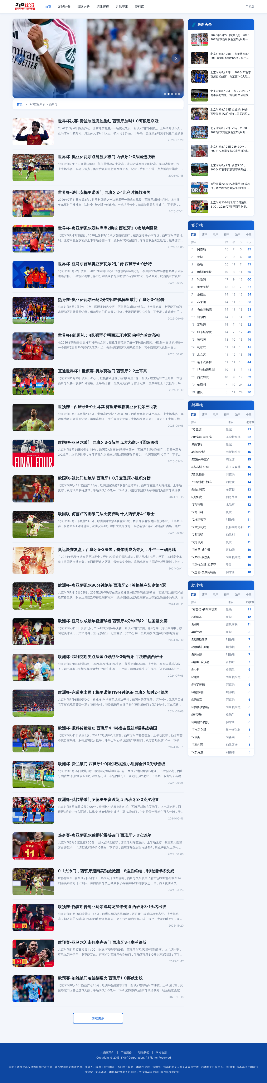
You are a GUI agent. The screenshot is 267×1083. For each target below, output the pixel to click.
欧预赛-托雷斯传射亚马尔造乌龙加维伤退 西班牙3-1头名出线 (112, 906)
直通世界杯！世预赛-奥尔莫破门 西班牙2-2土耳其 (102, 371)
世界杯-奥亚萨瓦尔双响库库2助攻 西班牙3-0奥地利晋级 (108, 228)
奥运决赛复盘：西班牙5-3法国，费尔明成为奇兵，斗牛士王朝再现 (117, 549)
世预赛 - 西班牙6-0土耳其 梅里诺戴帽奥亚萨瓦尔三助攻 (107, 406)
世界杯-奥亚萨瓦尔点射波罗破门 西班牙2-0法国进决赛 (106, 156)
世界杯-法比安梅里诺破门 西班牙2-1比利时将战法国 (104, 192)
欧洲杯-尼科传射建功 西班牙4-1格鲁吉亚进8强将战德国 (107, 728)
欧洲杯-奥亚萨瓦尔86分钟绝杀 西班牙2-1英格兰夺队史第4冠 (112, 585)
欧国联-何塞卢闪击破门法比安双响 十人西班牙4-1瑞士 (106, 513)
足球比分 (64, 7)
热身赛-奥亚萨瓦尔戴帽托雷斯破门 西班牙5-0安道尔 (104, 835)
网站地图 (161, 1052)
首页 (48, 7)
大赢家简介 (107, 1052)
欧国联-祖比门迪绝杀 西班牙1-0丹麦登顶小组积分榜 (104, 478)
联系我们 (143, 1052)
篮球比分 (83, 7)
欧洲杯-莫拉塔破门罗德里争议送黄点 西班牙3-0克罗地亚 (108, 799)
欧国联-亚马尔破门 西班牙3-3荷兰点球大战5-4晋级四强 (108, 442)
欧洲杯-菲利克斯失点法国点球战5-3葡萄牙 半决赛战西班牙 (110, 656)
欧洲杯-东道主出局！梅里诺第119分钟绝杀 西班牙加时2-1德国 (113, 692)
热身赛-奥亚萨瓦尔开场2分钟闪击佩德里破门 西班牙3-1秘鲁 (111, 299)
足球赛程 (102, 7)
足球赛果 (122, 7)
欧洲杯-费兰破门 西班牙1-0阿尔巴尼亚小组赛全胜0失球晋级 (111, 763)
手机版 (250, 6)
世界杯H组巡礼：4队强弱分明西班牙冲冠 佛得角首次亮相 (109, 335)
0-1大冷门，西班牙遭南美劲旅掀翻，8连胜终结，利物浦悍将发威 (116, 871)
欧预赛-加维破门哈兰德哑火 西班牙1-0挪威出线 (100, 978)
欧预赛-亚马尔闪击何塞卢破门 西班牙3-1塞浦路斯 (102, 942)
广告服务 (126, 1052)
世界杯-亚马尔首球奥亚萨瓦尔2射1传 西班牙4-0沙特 (105, 263)
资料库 (139, 7)
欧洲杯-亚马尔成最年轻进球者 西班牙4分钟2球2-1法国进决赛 (113, 621)
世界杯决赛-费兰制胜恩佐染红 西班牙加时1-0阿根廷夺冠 (108, 121)
